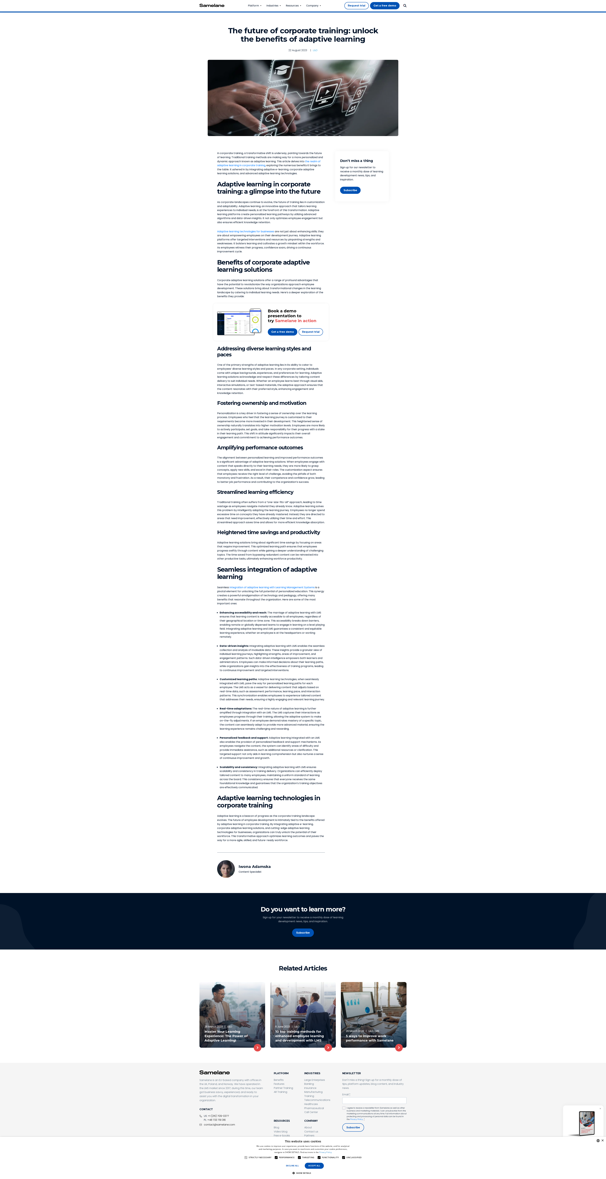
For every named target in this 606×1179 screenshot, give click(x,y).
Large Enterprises (314, 1080)
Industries (272, 5)
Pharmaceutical (314, 1108)
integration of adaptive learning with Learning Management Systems (272, 587)
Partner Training (283, 1088)
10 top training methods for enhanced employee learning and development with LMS (299, 1036)
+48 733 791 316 (216, 1120)
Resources (292, 5)
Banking (309, 1084)
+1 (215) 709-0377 (218, 1116)
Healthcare (311, 1104)
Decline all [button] (292, 1165)
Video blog (280, 1131)
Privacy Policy (356, 1119)
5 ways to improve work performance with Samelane (370, 1038)
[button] (303, 1173)
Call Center (311, 1112)
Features (279, 1084)
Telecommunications (317, 1100)
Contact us (311, 1131)
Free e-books (282, 1135)
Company (312, 5)
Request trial (311, 331)
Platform (253, 5)
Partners (309, 1135)
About (308, 1127)
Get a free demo (282, 331)
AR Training (280, 1092)
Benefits (279, 1080)
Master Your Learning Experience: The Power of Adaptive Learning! (226, 1036)
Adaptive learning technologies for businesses (245, 231)
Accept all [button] (314, 1165)
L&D (315, 50)
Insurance (310, 1088)
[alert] (303, 1158)
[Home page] (211, 5)
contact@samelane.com (219, 1124)
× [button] (602, 1140)
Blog (276, 1127)
